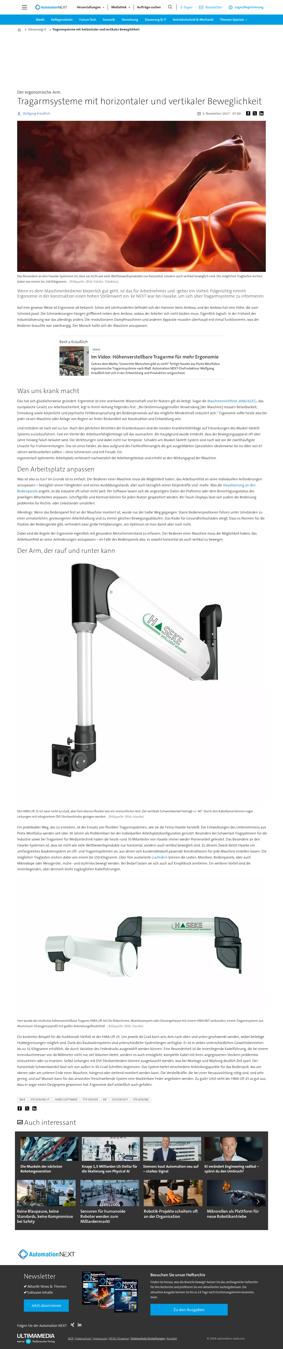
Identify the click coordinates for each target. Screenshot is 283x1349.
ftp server (90, 1099)
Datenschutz (83, 1338)
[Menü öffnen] (24, 7)
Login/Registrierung (249, 7)
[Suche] (170, 7)
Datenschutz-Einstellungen (148, 1338)
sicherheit (120, 1099)
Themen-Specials (232, 19)
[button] (25, 1201)
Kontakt (172, 1338)
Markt (40, 19)
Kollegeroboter (62, 19)
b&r (22, 1099)
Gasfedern (160, 857)
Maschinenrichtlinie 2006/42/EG (232, 401)
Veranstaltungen (89, 7)
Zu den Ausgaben (189, 1309)
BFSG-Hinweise (119, 1338)
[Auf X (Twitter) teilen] (256, 113)
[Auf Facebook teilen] (249, 113)
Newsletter (213, 7)
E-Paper (186, 7)
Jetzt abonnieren (46, 1305)
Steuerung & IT (155, 19)
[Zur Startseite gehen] (51, 7)
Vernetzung (130, 19)
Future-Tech (87, 19)
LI (80, 1325)
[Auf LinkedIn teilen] (262, 113)
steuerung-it (40, 1099)
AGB (70, 1338)
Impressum (100, 1338)
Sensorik (109, 19)
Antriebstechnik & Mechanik (193, 19)
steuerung (141, 1099)
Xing (73, 1325)
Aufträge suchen (149, 7)
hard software (66, 1099)
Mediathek (119, 7)
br (105, 1099)
